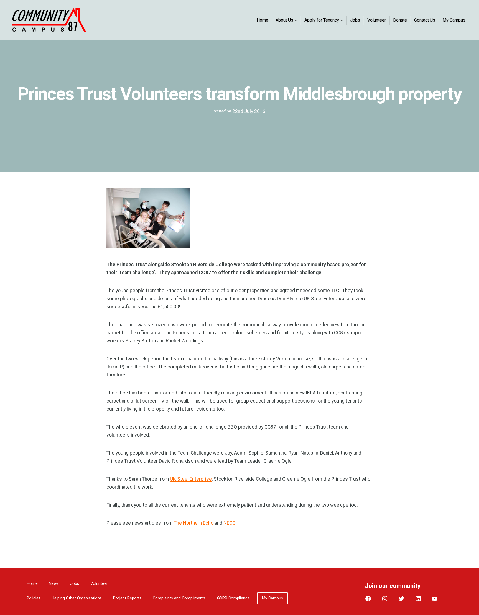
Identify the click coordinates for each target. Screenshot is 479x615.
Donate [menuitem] (400, 20)
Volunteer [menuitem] (376, 20)
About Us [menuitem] (284, 20)
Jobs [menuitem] (355, 20)
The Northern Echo (193, 523)
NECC (229, 523)
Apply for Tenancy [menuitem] (321, 20)
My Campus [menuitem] (453, 20)
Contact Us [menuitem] (424, 20)
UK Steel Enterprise (191, 479)
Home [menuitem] (262, 20)
